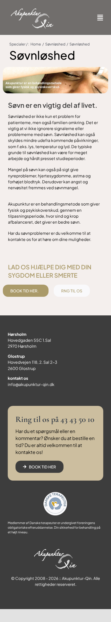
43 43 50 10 (77, 419)
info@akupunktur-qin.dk (31, 384)
